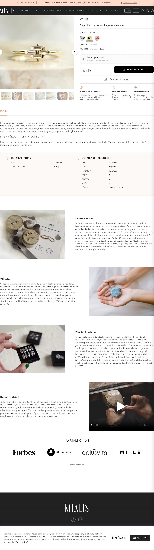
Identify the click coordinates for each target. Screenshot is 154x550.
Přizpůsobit (118, 538)
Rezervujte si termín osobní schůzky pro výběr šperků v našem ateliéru (77, 3)
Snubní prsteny (47, 11)
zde (69, 537)
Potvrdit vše (140, 538)
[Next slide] (74, 52)
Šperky (90, 11)
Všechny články (75, 464)
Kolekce (99, 11)
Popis (3, 111)
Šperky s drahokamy (74, 11)
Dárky (59, 11)
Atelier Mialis (112, 11)
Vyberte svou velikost (97, 49)
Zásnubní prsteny (29, 11)
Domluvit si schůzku (119, 79)
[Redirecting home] (7, 10)
